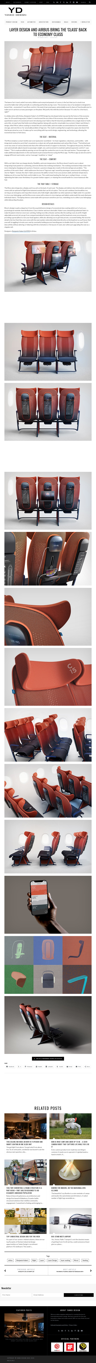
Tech (22, 22)
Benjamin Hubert (22, 1260)
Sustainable (56, 22)
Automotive (31, 22)
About (8, 2)
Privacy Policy (73, 1325)
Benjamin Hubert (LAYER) (21, 231)
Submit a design (30, 2)
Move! (76, 1260)
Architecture (44, 22)
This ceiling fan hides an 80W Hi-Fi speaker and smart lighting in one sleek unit (24, 1143)
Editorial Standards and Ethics (59, 1325)
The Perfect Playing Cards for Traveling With (69, 1270)
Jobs (47, 2)
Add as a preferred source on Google (49, 1058)
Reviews (74, 22)
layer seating (65, 1260)
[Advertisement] (59, 11)
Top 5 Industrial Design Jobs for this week (23, 1236)
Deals (66, 22)
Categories (17, 2)
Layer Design (52, 1260)
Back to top (10, 1360)
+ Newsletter (85, 22)
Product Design (11, 22)
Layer (42, 1260)
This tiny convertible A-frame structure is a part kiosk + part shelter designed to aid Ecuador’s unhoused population (24, 1190)
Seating (85, 1260)
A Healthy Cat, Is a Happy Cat (26, 1270)
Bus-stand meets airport (61, 1236)
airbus (10, 1260)
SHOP (41, 2)
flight (34, 1260)
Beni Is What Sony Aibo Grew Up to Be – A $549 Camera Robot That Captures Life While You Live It (70, 1144)
